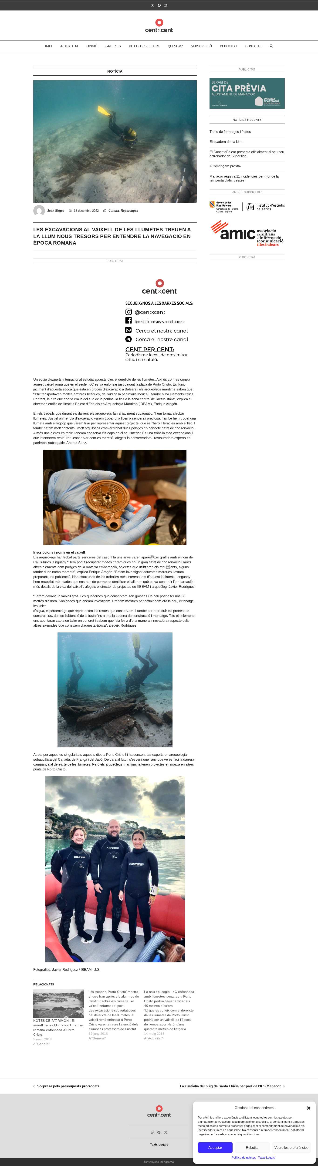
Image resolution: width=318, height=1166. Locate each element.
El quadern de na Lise (226, 142)
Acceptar (215, 1147)
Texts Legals (266, 1157)
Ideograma (167, 1162)
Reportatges (129, 210)
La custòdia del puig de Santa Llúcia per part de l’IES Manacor (230, 1086)
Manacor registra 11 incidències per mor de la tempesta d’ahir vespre (244, 178)
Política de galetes (244, 1157)
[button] (308, 1108)
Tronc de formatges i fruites (230, 132)
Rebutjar (252, 1147)
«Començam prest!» (225, 166)
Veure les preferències (291, 1147)
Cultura (113, 210)
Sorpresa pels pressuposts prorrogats (66, 1086)
